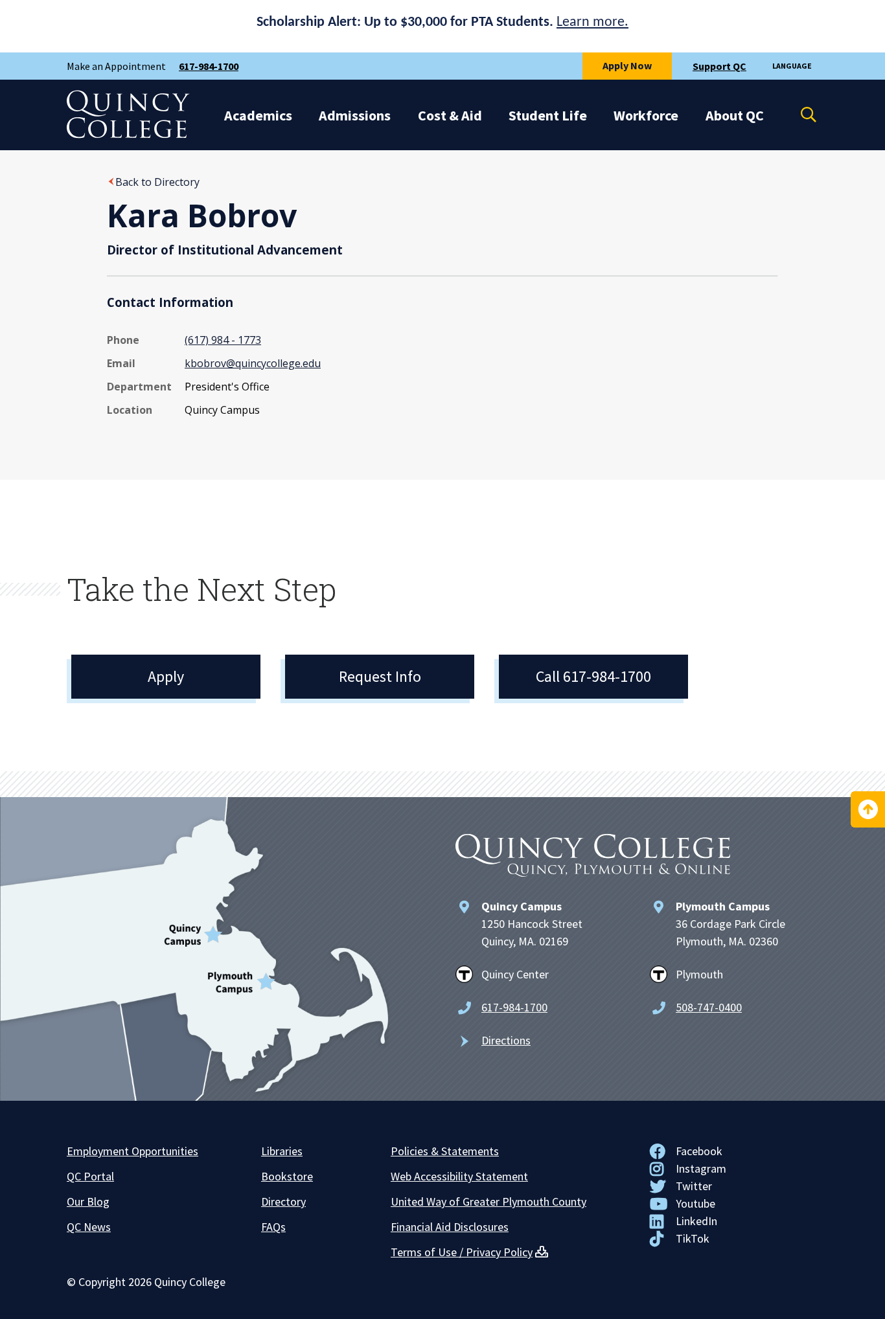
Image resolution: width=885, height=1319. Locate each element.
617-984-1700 (208, 66)
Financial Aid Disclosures (450, 1226)
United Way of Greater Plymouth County (488, 1201)
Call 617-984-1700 (593, 676)
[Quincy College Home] (128, 135)
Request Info (380, 676)
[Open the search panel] (800, 114)
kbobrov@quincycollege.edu (253, 363)
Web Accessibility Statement (459, 1176)
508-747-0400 (709, 1007)
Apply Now (627, 65)
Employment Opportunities (132, 1151)
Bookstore (287, 1176)
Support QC (719, 66)
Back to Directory (157, 182)
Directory (283, 1201)
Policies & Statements (445, 1151)
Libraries (282, 1151)
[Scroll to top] (868, 809)
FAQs (273, 1226)
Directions (506, 1040)
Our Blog (88, 1201)
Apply (166, 676)
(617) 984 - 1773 (223, 340)
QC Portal (90, 1176)
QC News (89, 1226)
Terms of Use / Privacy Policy (462, 1252)
